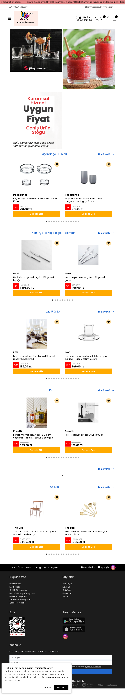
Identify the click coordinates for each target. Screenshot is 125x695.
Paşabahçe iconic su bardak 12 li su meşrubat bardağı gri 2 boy (83, 200)
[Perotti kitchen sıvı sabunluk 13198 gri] (88, 413)
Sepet (65, 596)
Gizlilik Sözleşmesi (18, 590)
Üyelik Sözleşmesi (18, 596)
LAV (15, 352)
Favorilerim (89, 567)
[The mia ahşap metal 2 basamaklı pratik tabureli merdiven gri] (36, 509)
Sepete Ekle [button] (36, 213)
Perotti (53, 390)
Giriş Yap (66, 590)
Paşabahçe (20, 195)
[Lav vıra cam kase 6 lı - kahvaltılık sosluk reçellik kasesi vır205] (36, 334)
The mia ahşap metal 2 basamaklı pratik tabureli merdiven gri (34, 533)
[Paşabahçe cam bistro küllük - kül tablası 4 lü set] (36, 176)
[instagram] (113, 567)
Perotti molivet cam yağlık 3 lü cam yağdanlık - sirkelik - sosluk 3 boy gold (33, 436)
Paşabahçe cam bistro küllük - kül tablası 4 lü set (36, 200)
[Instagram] (65, 636)
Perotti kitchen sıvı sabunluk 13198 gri (84, 434)
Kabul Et (61, 687)
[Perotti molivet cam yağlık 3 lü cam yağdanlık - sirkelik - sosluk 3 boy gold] (36, 413)
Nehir (16, 273)
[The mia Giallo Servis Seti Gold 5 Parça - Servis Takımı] (88, 509)
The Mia (53, 487)
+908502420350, (20, 7)
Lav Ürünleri (53, 311)
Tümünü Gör (105, 154)
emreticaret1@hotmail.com (100, 7)
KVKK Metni (14, 586)
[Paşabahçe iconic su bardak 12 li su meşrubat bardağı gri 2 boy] (88, 176)
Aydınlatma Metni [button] (93, 667)
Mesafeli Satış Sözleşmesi (22, 593)
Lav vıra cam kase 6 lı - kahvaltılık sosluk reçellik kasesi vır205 (34, 357)
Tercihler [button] (47, 687)
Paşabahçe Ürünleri (54, 154)
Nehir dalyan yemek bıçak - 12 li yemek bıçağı (33, 279)
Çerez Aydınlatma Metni (54, 677)
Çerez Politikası (17, 602)
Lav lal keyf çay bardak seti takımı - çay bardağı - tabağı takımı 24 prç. (86, 357)
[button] (10, 18)
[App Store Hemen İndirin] (87, 628)
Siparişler (105, 567)
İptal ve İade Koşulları (19, 599)
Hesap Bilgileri (51, 567)
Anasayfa (67, 583)
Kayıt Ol (66, 586)
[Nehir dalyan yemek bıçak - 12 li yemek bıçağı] (36, 255)
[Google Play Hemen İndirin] (87, 620)
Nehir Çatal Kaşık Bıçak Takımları (53, 233)
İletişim (30, 567)
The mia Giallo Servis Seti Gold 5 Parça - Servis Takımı (86, 533)
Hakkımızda (15, 583)
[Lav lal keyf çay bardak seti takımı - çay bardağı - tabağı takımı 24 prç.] (88, 334)
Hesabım (66, 593)
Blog (38, 567)
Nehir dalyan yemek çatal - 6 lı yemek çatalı (85, 279)
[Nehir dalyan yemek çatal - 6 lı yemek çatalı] (88, 255)
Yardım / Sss (16, 567)
